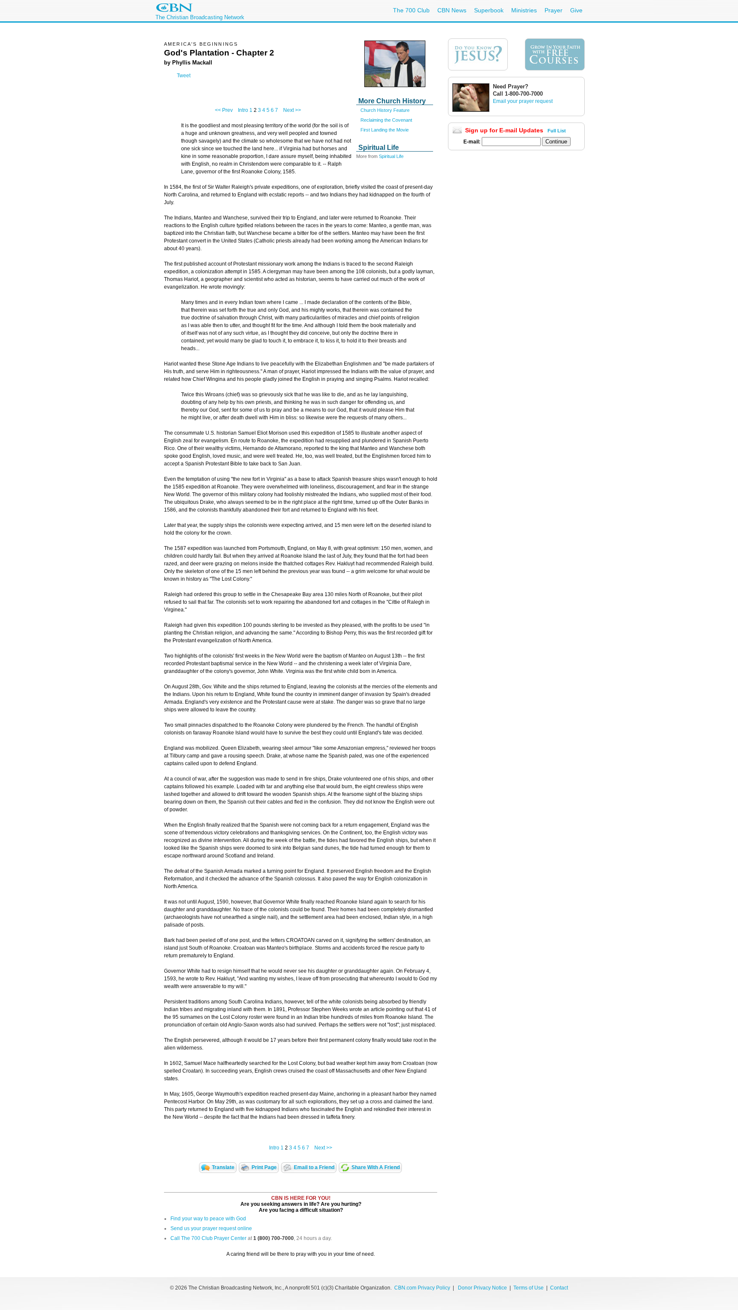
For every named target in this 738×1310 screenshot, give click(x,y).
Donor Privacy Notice (482, 1288)
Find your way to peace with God (208, 1219)
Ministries (524, 10)
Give (576, 10)
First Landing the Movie (384, 129)
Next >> (292, 110)
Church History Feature (385, 110)
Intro (243, 110)
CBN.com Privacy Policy (422, 1288)
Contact (559, 1288)
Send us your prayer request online (211, 1228)
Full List (557, 130)
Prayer (553, 10)
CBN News (451, 10)
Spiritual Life (391, 156)
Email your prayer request (523, 101)
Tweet (183, 76)
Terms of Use (529, 1288)
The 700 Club (411, 10)
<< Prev (224, 110)
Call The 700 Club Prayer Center (208, 1238)
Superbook (489, 10)
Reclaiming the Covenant (386, 120)
